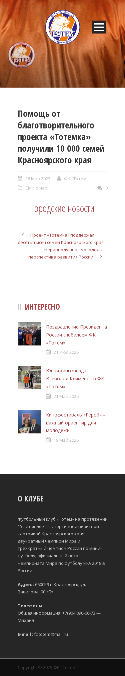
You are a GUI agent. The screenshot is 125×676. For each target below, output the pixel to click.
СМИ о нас (36, 188)
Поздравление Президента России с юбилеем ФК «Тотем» (76, 335)
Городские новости (62, 208)
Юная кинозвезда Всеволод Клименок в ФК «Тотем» (75, 378)
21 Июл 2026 (66, 352)
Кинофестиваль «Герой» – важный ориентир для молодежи (76, 423)
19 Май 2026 (66, 440)
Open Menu (99, 27)
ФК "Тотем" (76, 179)
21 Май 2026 (66, 396)
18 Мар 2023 (37, 179)
